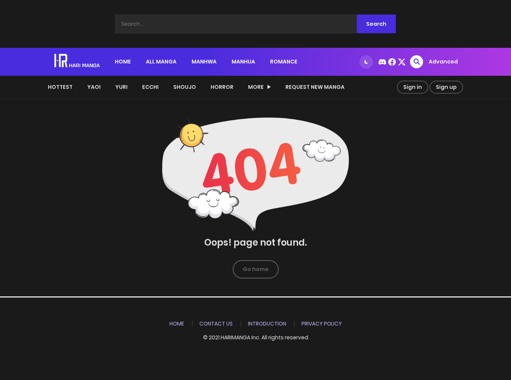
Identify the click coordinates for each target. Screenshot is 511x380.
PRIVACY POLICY (322, 323)
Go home (256, 269)
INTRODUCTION (267, 323)
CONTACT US (216, 323)
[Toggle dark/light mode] (366, 62)
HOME (123, 61)
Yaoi (94, 87)
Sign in (412, 87)
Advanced (443, 61)
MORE (256, 87)
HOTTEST (60, 87)
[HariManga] (77, 61)
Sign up (446, 87)
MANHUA (243, 61)
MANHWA (204, 61)
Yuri (121, 87)
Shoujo (184, 87)
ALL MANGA (161, 61)
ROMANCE (283, 61)
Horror (222, 87)
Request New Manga (315, 87)
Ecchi (150, 87)
